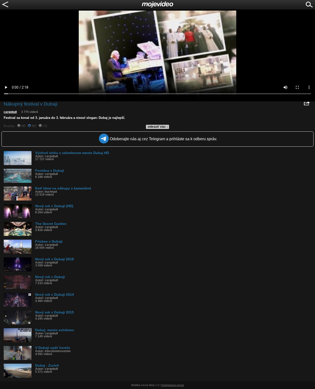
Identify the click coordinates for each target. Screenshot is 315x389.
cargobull (10, 111)
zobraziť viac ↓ (158, 126)
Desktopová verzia (172, 385)
